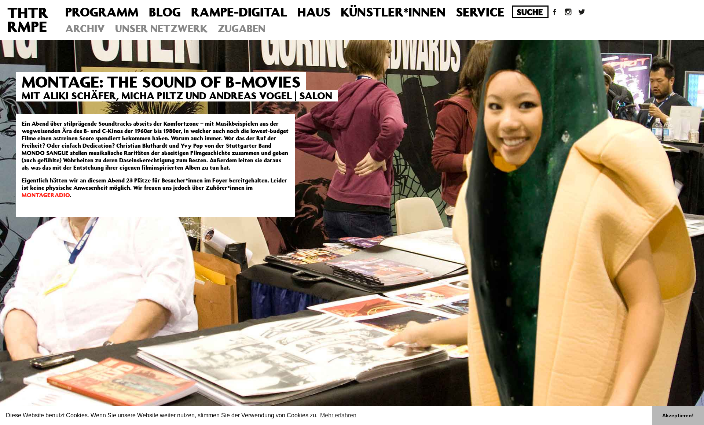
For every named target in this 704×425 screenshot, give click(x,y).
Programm (102, 12)
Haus (313, 12)
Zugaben (241, 28)
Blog (165, 12)
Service (480, 12)
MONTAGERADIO (46, 195)
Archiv (85, 28)
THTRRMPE (27, 19)
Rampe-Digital (239, 12)
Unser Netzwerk (161, 28)
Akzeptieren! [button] (678, 415)
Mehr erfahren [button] (338, 415)
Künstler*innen (393, 12)
